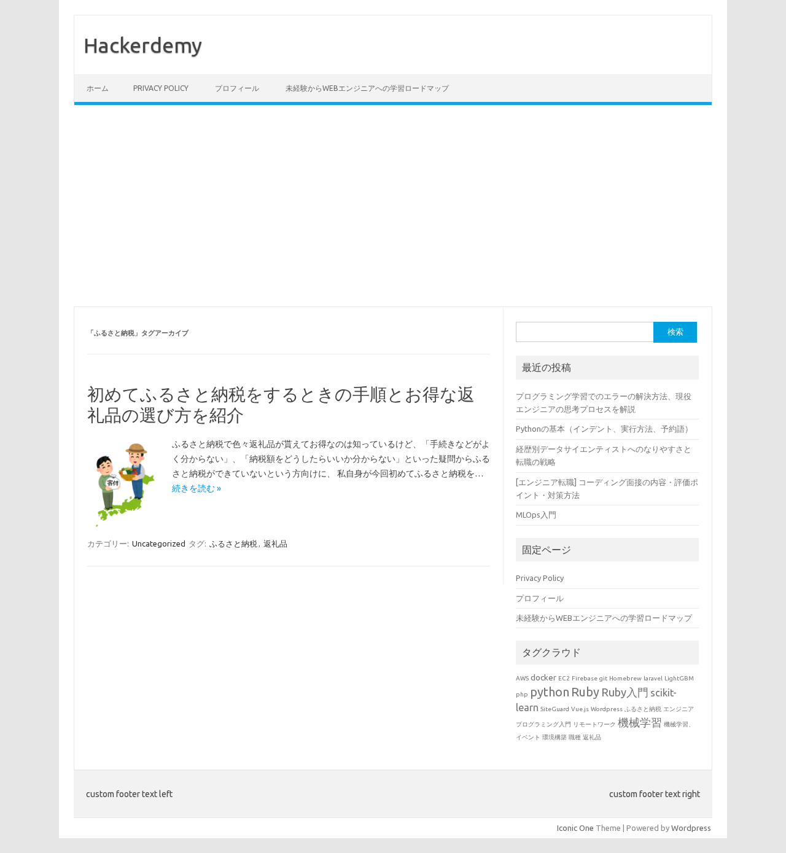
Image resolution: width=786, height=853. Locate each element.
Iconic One (575, 828)
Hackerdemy (143, 44)
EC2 (564, 678)
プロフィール (237, 88)
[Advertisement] (393, 206)
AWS (522, 678)
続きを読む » (196, 488)
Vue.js (580, 709)
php (522, 694)
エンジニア (678, 709)
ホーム (98, 88)
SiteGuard (554, 709)
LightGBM (679, 678)
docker (543, 677)
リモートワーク (594, 724)
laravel (653, 678)
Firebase (584, 678)
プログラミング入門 (543, 724)
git (603, 678)
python (549, 692)
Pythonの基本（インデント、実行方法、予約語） (604, 428)
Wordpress (607, 709)
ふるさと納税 (233, 543)
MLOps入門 (536, 514)
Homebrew (625, 678)
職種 (575, 737)
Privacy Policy (161, 88)
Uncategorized (158, 543)
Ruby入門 (624, 692)
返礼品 (275, 543)
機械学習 (640, 722)
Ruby (585, 692)
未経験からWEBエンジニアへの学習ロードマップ (367, 88)
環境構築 (554, 737)
